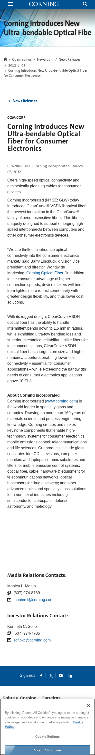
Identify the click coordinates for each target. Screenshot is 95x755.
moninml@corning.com (33, 600)
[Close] (88, 705)
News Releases (69, 60)
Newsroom (45, 60)
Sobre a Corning (19, 698)
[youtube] (60, 675)
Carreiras (51, 698)
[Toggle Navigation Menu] (10, 4)
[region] (47, 727)
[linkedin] (70, 675)
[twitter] (51, 675)
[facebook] (41, 675)
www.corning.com (61, 401)
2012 (12, 65)
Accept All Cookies (48, 750)
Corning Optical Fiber (44, 273)
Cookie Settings (47, 736)
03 (23, 65)
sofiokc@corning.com (32, 640)
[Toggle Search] (85, 4)
